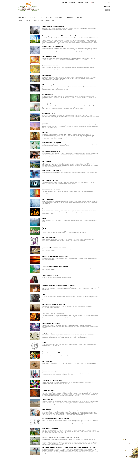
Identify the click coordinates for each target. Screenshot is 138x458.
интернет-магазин (82, 2)
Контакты (79, 17)
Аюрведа (40, 17)
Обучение (32, 17)
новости (64, 2)
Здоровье (49, 17)
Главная (20, 21)
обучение (72, 2)
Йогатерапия (58, 17)
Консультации (22, 17)
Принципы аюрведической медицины (44, 21)
